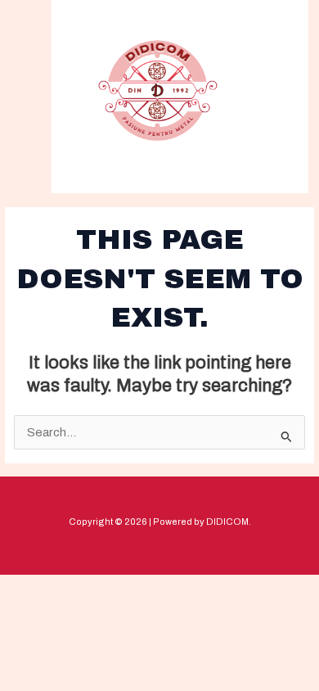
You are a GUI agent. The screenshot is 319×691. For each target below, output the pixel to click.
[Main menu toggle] (268, 95)
